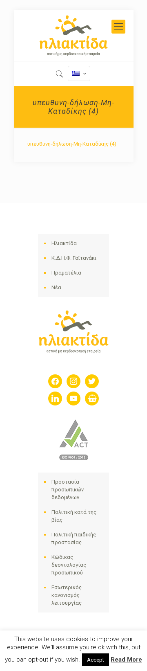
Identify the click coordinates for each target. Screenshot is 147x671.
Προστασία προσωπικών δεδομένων (67, 489)
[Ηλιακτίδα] (73, 35)
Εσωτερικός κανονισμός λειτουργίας (66, 595)
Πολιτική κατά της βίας (73, 516)
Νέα (56, 287)
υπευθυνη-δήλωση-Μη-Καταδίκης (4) (71, 144)
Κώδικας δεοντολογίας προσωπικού (68, 565)
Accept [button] (95, 660)
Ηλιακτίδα (64, 243)
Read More (126, 659)
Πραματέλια (66, 273)
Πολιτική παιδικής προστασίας (73, 538)
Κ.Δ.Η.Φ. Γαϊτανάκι (73, 258)
